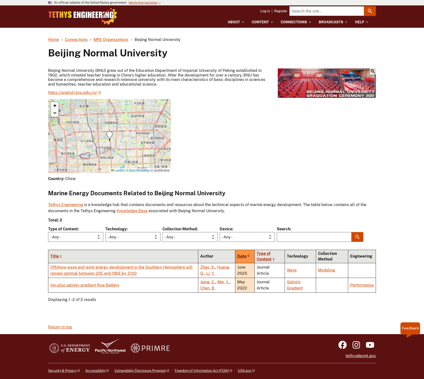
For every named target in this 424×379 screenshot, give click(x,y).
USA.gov (245, 371)
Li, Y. (210, 273)
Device (226, 229)
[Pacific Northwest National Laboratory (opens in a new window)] (108, 348)
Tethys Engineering (65, 204)
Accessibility (95, 371)
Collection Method (179, 229)
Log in (265, 11)
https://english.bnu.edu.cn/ (72, 92)
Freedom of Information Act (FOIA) (202, 371)
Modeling (326, 270)
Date (243, 256)
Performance (362, 285)
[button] (327, 83)
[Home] (82, 16)
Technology (116, 229)
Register (280, 11)
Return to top (60, 327)
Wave (292, 270)
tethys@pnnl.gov (360, 355)
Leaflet (119, 170)
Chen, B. (207, 288)
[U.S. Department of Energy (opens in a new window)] (69, 348)
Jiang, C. (207, 282)
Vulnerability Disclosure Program (140, 371)
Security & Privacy (62, 371)
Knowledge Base (132, 211)
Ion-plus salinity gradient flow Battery (84, 285)
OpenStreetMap (139, 170)
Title (54, 256)
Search (283, 229)
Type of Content (63, 229)
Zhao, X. (207, 267)
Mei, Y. (223, 282)
